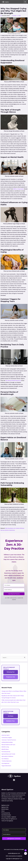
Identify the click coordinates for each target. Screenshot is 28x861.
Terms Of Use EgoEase (7, 820)
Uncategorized (5, 763)
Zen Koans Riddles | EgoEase (8, 817)
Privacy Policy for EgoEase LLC (9, 818)
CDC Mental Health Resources (13, 380)
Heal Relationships (6, 815)
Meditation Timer (10, 721)
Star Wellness (5, 758)
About (3, 811)
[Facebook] (14, 780)
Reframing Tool (10, 672)
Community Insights (7, 737)
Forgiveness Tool (10, 677)
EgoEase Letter (5, 805)
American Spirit (6, 735)
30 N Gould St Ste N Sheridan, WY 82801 (14, 849)
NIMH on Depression (18, 189)
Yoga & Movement (6, 765)
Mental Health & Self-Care (8, 744)
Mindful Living (5, 747)
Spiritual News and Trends (8, 754)
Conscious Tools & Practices (9, 740)
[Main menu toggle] (25, 1)
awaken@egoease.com (14, 853)
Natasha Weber (6, 15)
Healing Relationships (7, 742)
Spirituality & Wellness (7, 756)
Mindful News (5, 749)
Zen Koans (10, 716)
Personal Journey (6, 751)
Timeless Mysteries (6, 761)
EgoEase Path (4, 807)
